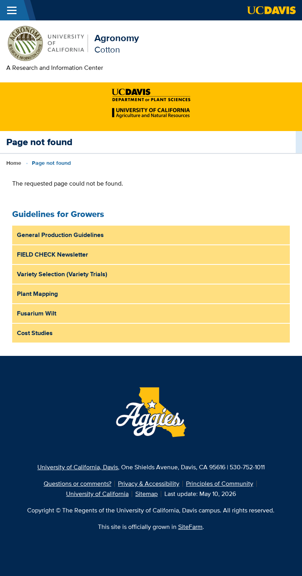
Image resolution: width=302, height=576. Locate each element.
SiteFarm (190, 526)
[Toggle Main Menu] (12, 10)
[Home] (47, 42)
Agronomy (116, 38)
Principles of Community (219, 483)
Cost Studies (35, 332)
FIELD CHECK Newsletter (52, 254)
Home (13, 163)
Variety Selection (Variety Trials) (62, 274)
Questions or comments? (77, 483)
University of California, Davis (77, 467)
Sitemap (146, 493)
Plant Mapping (37, 293)
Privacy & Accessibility (148, 483)
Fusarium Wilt (36, 313)
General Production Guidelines (60, 234)
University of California (97, 493)
